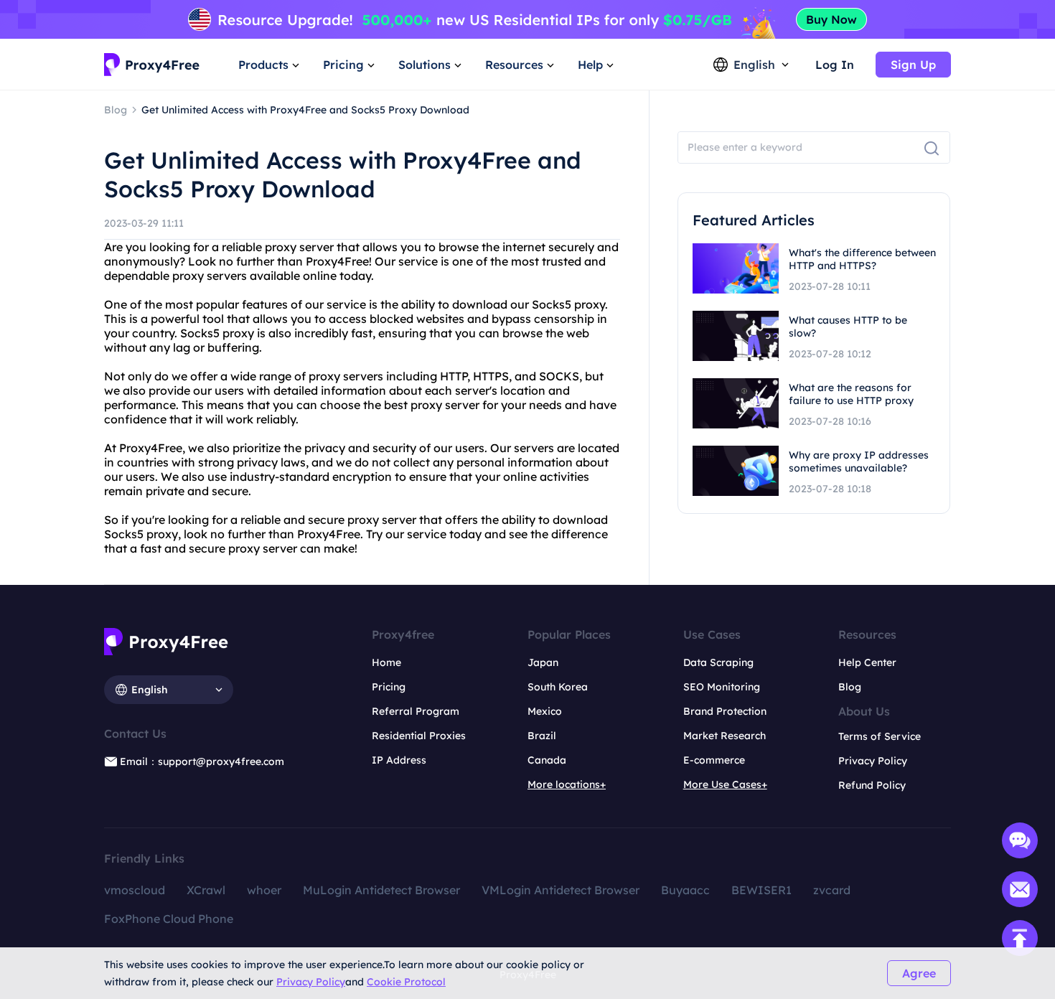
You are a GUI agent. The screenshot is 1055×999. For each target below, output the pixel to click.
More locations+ (567, 784)
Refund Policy (872, 785)
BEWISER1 (761, 890)
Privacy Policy (310, 981)
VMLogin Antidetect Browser (560, 890)
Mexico (545, 711)
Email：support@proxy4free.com (202, 761)
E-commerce (714, 760)
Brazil (542, 735)
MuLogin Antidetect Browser (381, 890)
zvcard (831, 890)
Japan (543, 662)
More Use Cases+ (725, 784)
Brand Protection (724, 711)
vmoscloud (134, 890)
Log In (834, 64)
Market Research (724, 735)
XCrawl (206, 890)
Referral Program (415, 711)
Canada (547, 760)
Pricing (388, 686)
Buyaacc (685, 890)
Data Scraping (718, 662)
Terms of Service (879, 736)
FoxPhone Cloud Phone (168, 918)
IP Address (399, 760)
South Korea (558, 686)
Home (386, 662)
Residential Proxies (419, 735)
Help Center (867, 662)
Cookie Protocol (406, 981)
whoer (264, 890)
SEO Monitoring (721, 686)
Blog (849, 686)
